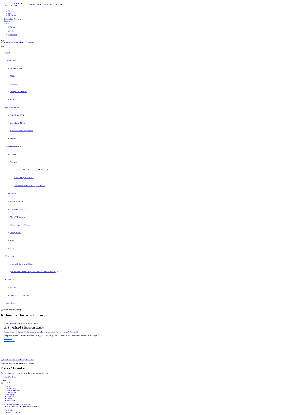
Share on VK (66, 332)
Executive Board (16, 68)
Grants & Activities (12, 107)
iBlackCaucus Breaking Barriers (21, 131)
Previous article (9, 341)
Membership (9, 256)
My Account (12, 15)
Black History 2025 (17, 115)
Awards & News (11, 194)
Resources (13, 162)
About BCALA (11, 60)
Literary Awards (15, 233)
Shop (10, 11)
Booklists (13, 154)
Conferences (9, 279)
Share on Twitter (24, 332)
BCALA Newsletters (17, 217)
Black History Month (17, 123)
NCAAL (13, 287)
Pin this (59, 332)
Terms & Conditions (12, 412)
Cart (9, 13)
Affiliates (13, 76)
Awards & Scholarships (18, 201)
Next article (8, 339)
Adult (12, 248)
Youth (12, 240)
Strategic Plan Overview (18, 92)
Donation (7, 21)
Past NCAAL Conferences (19, 295)
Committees (14, 84)
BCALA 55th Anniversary (13, 19)
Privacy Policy (10, 410)
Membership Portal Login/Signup (21, 264)
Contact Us (9, 398)
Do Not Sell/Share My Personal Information (16, 404)
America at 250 (31, 170)
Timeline (13, 139)
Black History (24, 178)
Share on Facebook (11, 332)
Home (7, 53)
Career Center (10, 303)
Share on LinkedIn (37, 332)
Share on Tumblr (50, 332)
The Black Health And (29, 186)
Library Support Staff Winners (20, 225)
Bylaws (12, 99)
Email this (74, 332)
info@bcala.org (10, 377)
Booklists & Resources (13, 146)
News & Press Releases (18, 209)
